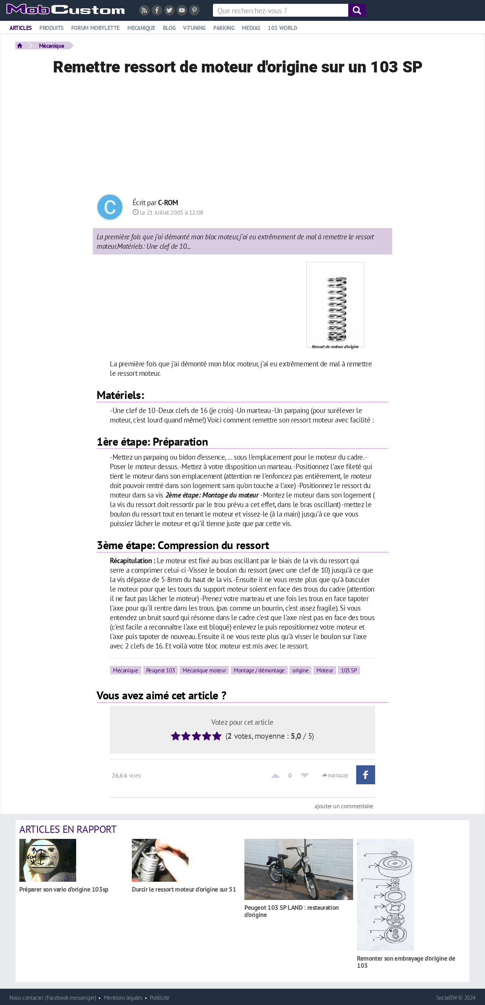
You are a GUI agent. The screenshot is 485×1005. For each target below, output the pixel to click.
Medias (251, 28)
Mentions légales (123, 997)
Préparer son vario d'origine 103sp (63, 889)
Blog (169, 28)
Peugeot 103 (160, 670)
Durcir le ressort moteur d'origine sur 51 (184, 889)
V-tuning (194, 28)
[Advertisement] (242, 137)
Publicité (159, 997)
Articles (20, 28)
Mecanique (141, 28)
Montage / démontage (259, 670)
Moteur (324, 670)
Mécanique (51, 45)
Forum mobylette (95, 28)
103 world (282, 28)
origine (300, 670)
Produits (51, 28)
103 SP (349, 670)
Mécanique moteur (204, 670)
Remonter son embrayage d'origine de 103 (406, 962)
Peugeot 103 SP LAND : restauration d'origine (291, 911)
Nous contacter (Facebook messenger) (52, 997)
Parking (223, 28)
